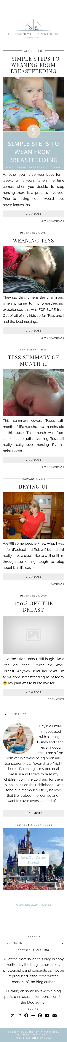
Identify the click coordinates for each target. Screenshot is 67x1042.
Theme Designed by (33, 1038)
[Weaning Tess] (33, 291)
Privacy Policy (27, 1034)
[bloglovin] (33, 1015)
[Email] (54, 1015)
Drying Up (33, 486)
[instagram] (19, 1015)
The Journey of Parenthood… (38, 1032)
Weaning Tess (33, 240)
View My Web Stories (33, 905)
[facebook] (26, 1015)
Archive (47, 1034)
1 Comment (56, 584)
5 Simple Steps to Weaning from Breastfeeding (33, 64)
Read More (33, 813)
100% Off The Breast (33, 606)
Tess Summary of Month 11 (33, 360)
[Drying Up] (33, 537)
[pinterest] (40, 1015)
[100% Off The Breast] (33, 653)
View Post (34, 213)
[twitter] (13, 1015)
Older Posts (17, 714)
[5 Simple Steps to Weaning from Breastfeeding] (33, 168)
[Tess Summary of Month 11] (33, 414)
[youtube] (47, 1015)
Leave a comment (52, 221)
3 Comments (56, 699)
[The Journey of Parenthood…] (33, 29)
